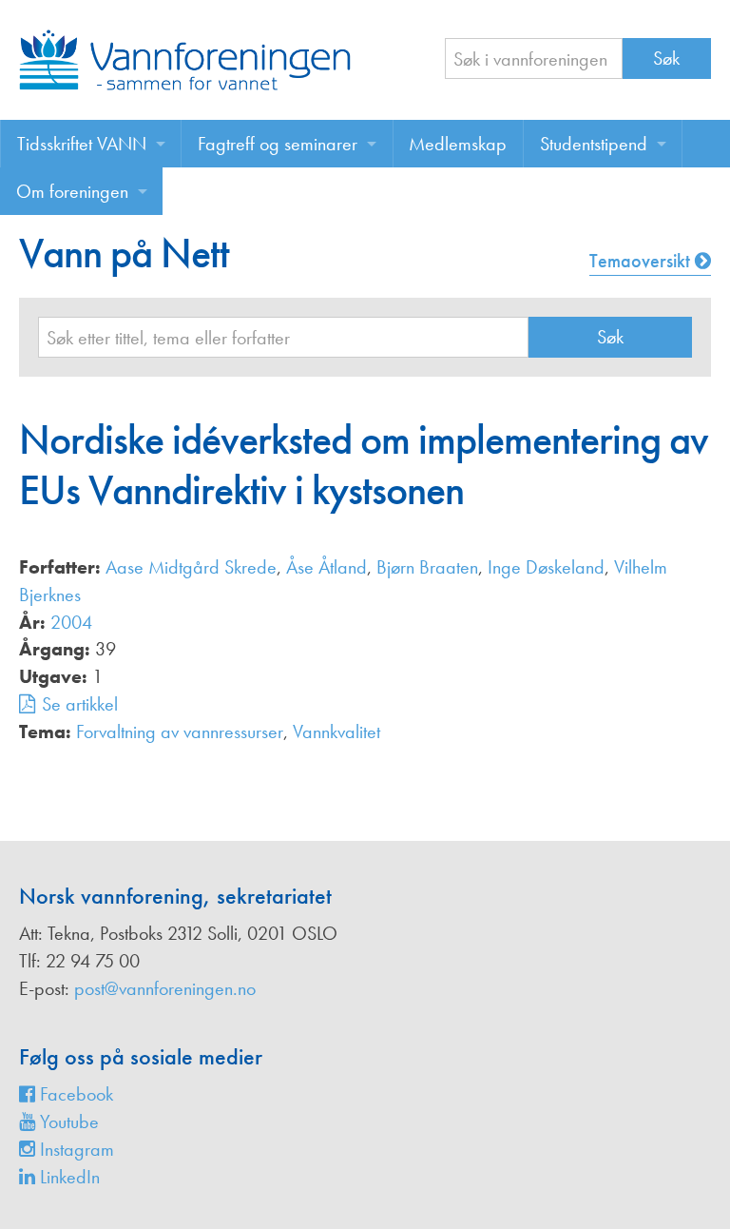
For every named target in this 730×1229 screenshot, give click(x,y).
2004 (71, 622)
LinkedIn (67, 1176)
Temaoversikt (642, 260)
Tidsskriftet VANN (81, 143)
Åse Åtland (326, 567)
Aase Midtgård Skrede (191, 567)
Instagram (74, 1149)
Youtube (67, 1121)
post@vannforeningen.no (165, 988)
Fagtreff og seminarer (277, 143)
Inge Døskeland (546, 567)
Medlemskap (458, 143)
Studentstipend (593, 143)
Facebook (74, 1094)
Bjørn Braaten (427, 567)
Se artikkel (80, 704)
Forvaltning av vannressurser (179, 731)
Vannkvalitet (336, 731)
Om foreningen (72, 191)
